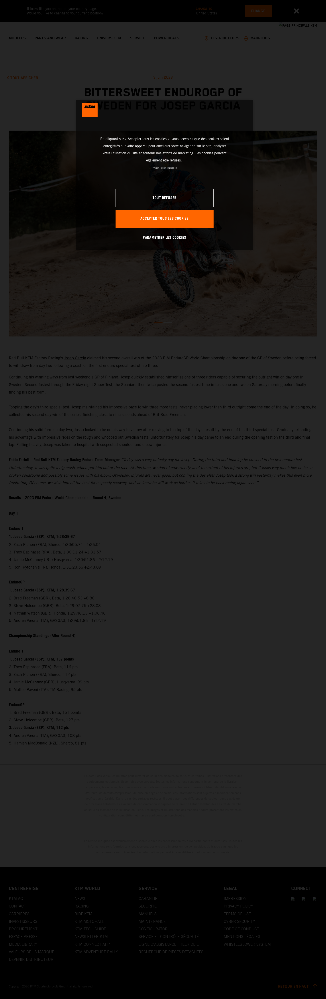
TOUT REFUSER (165, 198)
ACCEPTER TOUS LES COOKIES (164, 218)
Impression (172, 168)
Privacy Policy (159, 168)
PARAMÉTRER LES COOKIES (164, 237)
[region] (164, 175)
